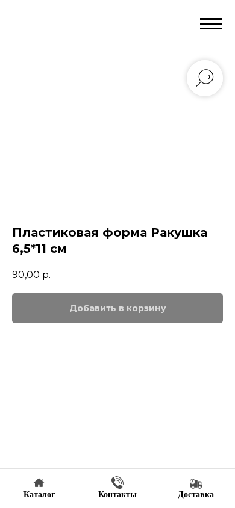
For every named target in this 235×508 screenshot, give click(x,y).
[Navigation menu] (211, 24)
